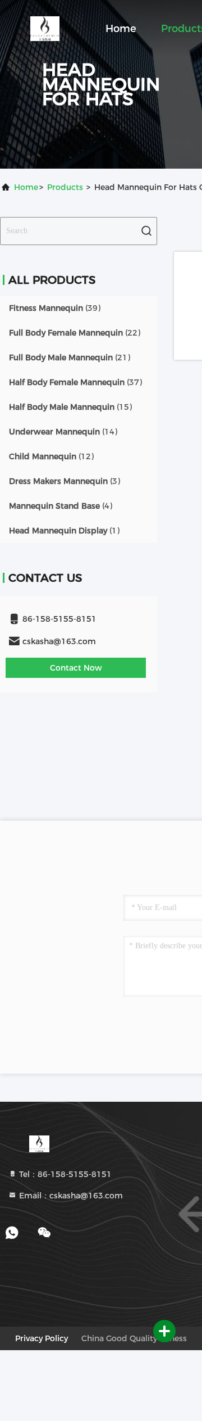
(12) (51, 456)
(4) (60, 506)
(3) (64, 481)
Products (65, 187)
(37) (75, 382)
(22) (74, 333)
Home (120, 28)
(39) (54, 308)
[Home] (45, 28)
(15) (70, 407)
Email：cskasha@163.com (70, 1196)
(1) (64, 531)
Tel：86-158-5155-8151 (64, 1174)
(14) (63, 432)
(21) (69, 357)
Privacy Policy (41, 1338)
